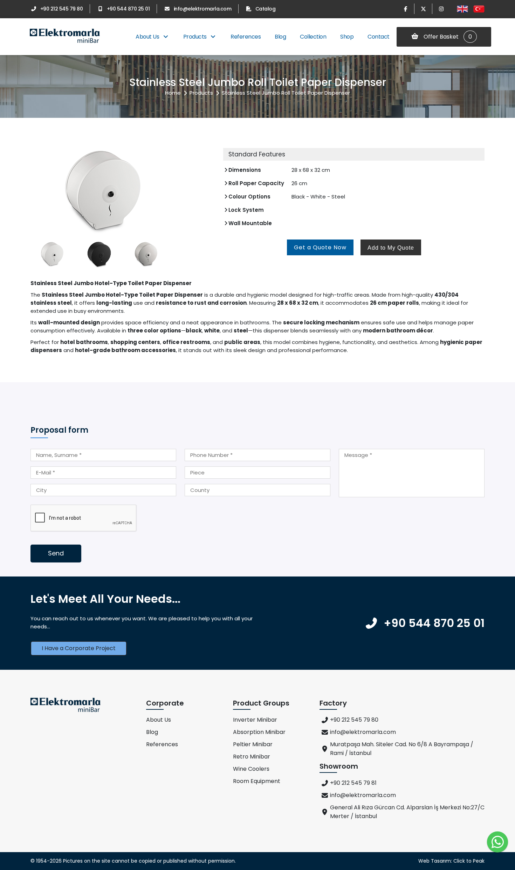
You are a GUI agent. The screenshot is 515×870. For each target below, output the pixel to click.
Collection (313, 37)
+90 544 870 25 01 (128, 8)
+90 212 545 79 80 (61, 8)
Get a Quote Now (320, 247)
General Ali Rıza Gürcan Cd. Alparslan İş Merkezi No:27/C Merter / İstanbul (407, 811)
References (246, 37)
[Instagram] (441, 9)
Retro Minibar (251, 757)
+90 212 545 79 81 (353, 783)
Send (56, 553)
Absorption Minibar (259, 732)
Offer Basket (447, 37)
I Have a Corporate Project (79, 648)
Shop (346, 37)
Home (173, 92)
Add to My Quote (391, 248)
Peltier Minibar (253, 744)
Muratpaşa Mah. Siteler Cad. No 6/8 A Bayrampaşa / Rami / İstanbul (401, 748)
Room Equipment (256, 781)
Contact (379, 37)
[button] (205, 190)
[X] (423, 9)
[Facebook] (405, 9)
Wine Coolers (251, 769)
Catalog (265, 8)
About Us (148, 37)
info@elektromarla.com (202, 8)
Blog (280, 37)
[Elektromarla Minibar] (64, 36)
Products (195, 37)
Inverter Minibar (255, 720)
